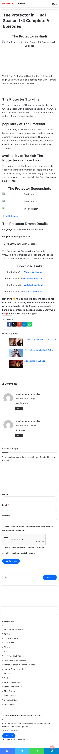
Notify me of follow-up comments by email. (24, 547)
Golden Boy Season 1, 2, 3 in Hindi (40, 339)
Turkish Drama (10, 695)
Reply (19, 408)
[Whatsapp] (29, 324)
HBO (6, 651)
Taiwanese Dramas (13, 687)
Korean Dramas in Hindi (14, 669)
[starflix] (13, 3)
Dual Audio (9, 643)
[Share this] (9, 324)
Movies (7, 673)
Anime (7, 634)
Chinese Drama (11, 638)
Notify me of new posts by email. (20, 553)
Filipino (7, 647)
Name (5, 494)
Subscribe (8, 735)
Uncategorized (10, 700)
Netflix (7, 678)
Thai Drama (9, 691)
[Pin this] (19, 324)
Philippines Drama (12, 682)
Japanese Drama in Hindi (15, 660)
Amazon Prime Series (14, 629)
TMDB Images (11, 216)
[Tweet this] (14, 324)
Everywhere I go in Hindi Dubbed (39, 350)
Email (5, 505)
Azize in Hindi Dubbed (34, 361)
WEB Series (9, 704)
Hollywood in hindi (12, 656)
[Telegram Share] (24, 324)
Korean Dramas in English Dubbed (19, 665)
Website (6, 515)
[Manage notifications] (52, 747)
